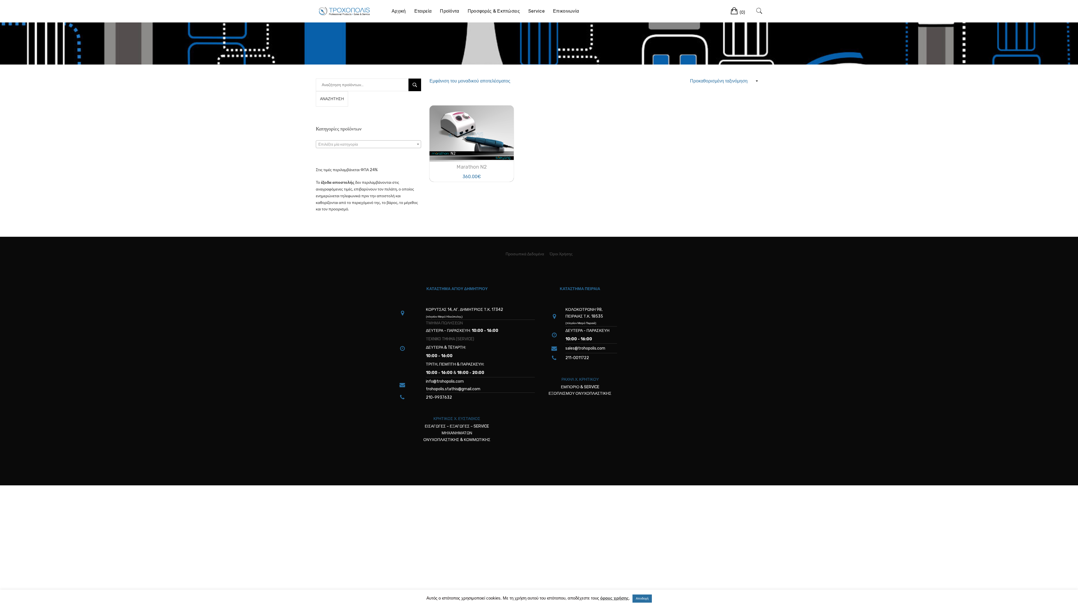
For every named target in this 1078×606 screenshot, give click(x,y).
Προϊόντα (449, 11)
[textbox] (368, 144)
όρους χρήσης (614, 598)
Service (536, 11)
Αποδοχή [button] (642, 598)
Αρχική (399, 11)
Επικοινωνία (566, 11)
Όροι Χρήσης (561, 254)
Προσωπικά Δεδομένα (525, 254)
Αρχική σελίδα (500, 37)
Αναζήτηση (332, 99)
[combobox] (368, 144)
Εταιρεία (422, 11)
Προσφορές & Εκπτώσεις (494, 11)
